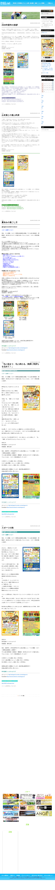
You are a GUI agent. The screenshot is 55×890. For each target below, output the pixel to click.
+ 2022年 (42, 111)
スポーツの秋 (45, 72)
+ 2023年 (42, 106)
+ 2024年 (42, 101)
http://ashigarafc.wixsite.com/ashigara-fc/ (18, 347)
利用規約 (18, 875)
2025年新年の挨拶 (46, 63)
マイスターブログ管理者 (46, 11)
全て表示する (47, 57)
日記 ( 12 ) (45, 32)
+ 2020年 (42, 122)
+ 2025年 (42, 95)
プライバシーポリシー (25, 875)
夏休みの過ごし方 (46, 66)
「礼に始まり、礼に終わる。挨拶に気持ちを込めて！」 (48, 70)
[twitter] (49, 3)
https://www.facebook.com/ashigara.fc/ (16, 350)
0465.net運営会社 (5, 875)
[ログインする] (51, 3)
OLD (22, 695)
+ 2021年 (42, 116)
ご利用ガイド (12, 875)
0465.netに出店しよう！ (48, 875)
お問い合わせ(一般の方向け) (37, 875)
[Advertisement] (27, 829)
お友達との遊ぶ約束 (47, 64)
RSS (53, 60)
